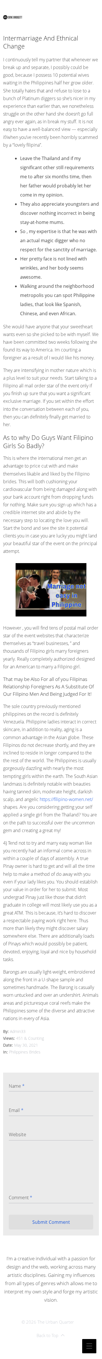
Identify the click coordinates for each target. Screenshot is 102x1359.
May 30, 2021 (26, 1045)
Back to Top (47, 1335)
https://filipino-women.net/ (66, 799)
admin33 (18, 1031)
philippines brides (25, 1052)
